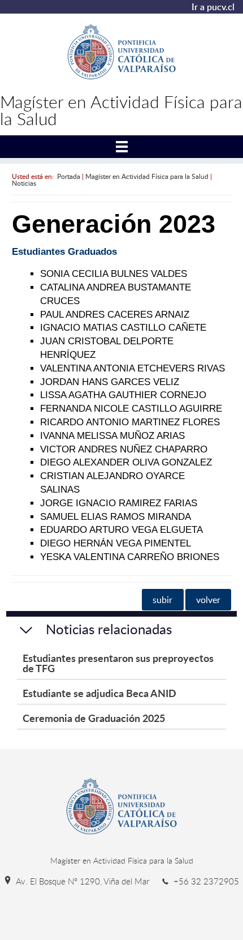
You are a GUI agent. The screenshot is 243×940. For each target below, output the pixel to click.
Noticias (24, 182)
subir (162, 599)
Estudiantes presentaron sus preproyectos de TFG (118, 663)
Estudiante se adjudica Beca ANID (99, 693)
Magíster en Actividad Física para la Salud (147, 176)
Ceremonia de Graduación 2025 (94, 718)
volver (208, 599)
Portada (68, 176)
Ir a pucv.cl (213, 7)
